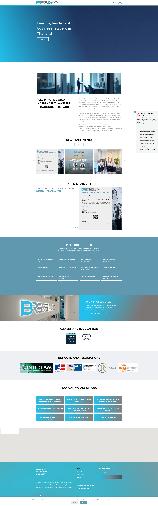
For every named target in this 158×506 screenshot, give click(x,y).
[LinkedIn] (37, 495)
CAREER (79, 477)
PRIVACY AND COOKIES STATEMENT (85, 485)
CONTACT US (97, 3)
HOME (68, 3)
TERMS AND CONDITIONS (83, 488)
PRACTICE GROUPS (83, 3)
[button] (114, 2)
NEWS (90, 3)
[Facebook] (41, 495)
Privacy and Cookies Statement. (105, 500)
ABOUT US (74, 3)
